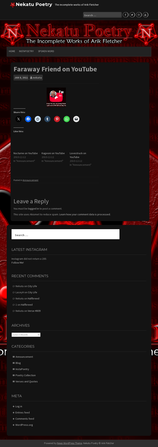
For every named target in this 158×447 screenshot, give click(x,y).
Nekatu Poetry (34, 4)
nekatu (37, 77)
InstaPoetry (26, 51)
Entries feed (22, 412)
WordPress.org (24, 425)
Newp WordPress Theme (69, 443)
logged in (33, 208)
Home (12, 51)
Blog (18, 363)
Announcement (30, 180)
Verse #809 (34, 311)
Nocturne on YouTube (25, 153)
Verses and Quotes (27, 381)
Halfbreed (33, 298)
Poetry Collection (26, 375)
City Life (32, 286)
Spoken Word (46, 51)
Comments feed (24, 418)
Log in (18, 406)
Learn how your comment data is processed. (85, 214)
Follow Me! (18, 262)
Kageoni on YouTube (53, 153)
